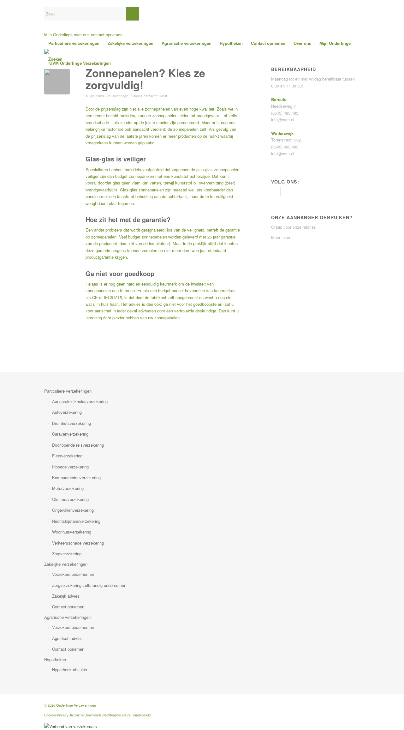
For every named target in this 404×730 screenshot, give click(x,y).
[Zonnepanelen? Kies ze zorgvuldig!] (57, 81)
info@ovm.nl (282, 120)
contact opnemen (106, 35)
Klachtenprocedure (116, 714)
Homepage (119, 96)
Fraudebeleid (141, 714)
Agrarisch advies (67, 638)
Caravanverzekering (70, 434)
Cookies (50, 714)
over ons (82, 35)
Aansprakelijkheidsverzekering (80, 401)
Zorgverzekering (66, 554)
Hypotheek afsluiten (70, 670)
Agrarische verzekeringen (67, 617)
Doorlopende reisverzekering (78, 445)
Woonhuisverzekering (71, 532)
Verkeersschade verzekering (78, 543)
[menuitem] (74, 43)
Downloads (93, 714)
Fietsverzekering (67, 456)
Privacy (62, 714)
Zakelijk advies (66, 596)
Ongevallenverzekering (73, 510)
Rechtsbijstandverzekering (76, 521)
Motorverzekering (68, 488)
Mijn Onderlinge (58, 35)
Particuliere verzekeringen (68, 391)
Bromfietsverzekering (71, 423)
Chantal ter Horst (154, 96)
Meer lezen (281, 237)
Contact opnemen (68, 607)
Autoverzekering (67, 412)
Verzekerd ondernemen (73, 574)
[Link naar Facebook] (275, 191)
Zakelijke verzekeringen (65, 564)
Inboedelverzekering (70, 467)
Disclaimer (76, 714)
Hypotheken (55, 659)
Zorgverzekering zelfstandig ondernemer (88, 585)
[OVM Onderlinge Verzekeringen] (77, 63)
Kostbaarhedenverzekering (76, 477)
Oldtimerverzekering (70, 499)
